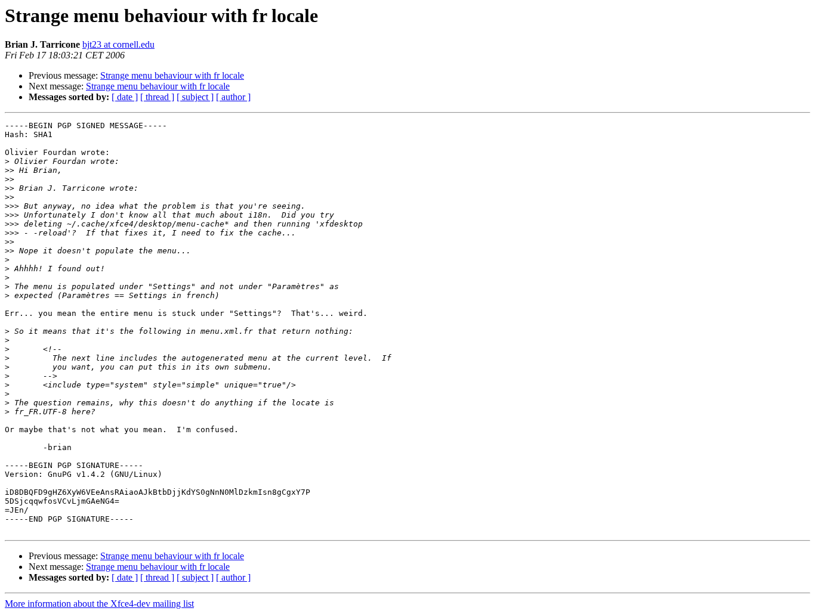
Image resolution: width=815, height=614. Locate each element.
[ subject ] (195, 97)
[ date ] (125, 97)
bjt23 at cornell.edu (118, 44)
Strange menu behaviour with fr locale (172, 75)
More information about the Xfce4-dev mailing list (99, 604)
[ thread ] (157, 97)
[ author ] (233, 97)
